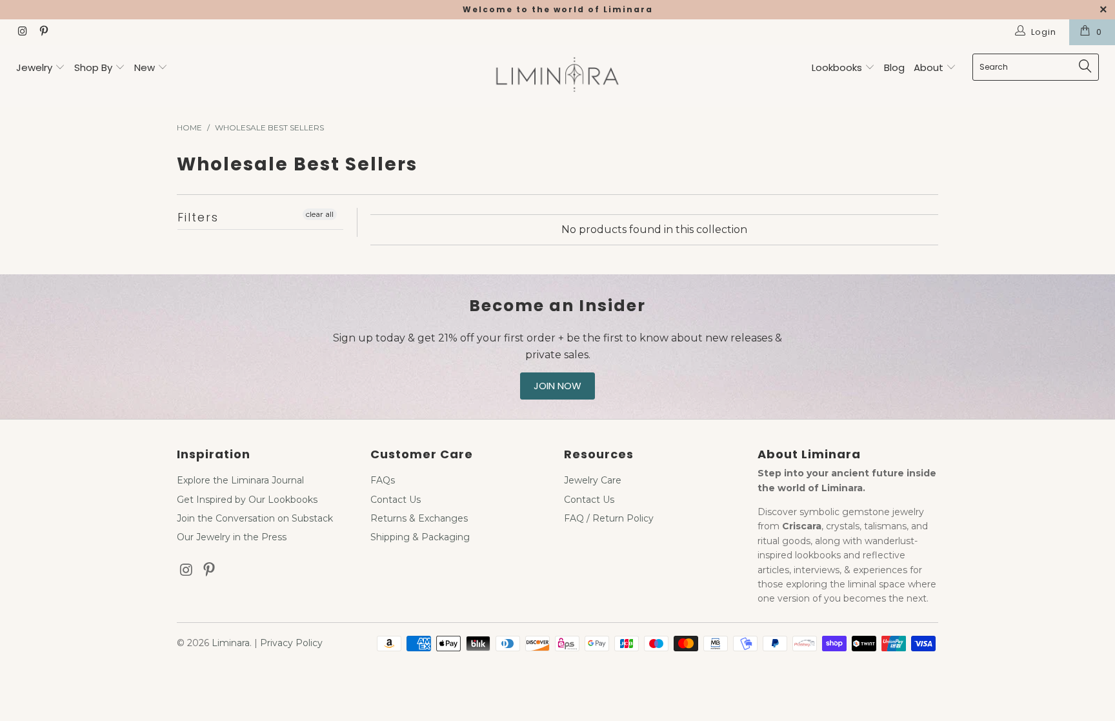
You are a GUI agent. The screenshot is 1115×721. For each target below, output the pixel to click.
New (144, 67)
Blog (894, 67)
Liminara (231, 643)
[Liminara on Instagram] (22, 32)
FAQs (382, 480)
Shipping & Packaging (420, 537)
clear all (320, 214)
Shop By (93, 67)
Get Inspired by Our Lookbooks (247, 499)
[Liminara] (557, 76)
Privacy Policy (291, 643)
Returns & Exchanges (419, 518)
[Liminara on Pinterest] (42, 32)
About (930, 67)
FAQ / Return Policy (609, 518)
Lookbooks (838, 67)
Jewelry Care (592, 480)
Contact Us (395, 499)
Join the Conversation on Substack (255, 518)
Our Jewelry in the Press (231, 537)
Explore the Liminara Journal (240, 480)
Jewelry (34, 67)
